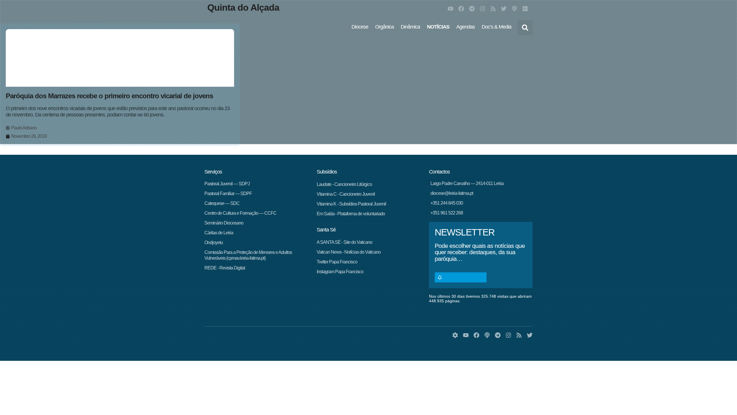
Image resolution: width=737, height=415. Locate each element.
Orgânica (384, 27)
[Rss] (493, 9)
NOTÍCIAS (438, 27)
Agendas (465, 27)
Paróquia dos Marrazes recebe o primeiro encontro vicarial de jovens (109, 96)
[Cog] (455, 335)
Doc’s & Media (496, 27)
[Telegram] (472, 9)
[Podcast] (514, 9)
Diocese (360, 27)
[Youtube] (450, 9)
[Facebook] (461, 9)
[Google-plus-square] (525, 9)
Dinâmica (410, 27)
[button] (525, 27)
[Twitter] (504, 9)
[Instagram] (482, 9)
